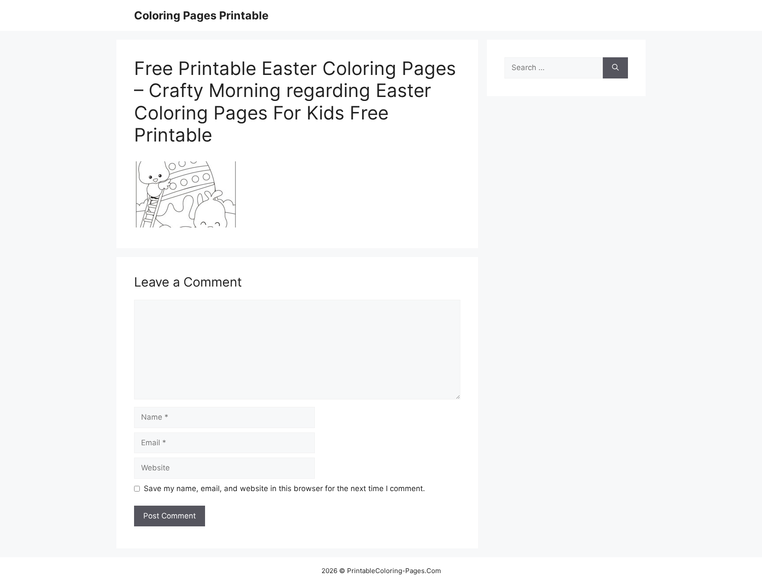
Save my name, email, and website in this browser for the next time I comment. (284, 488)
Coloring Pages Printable (201, 15)
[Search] (615, 67)
